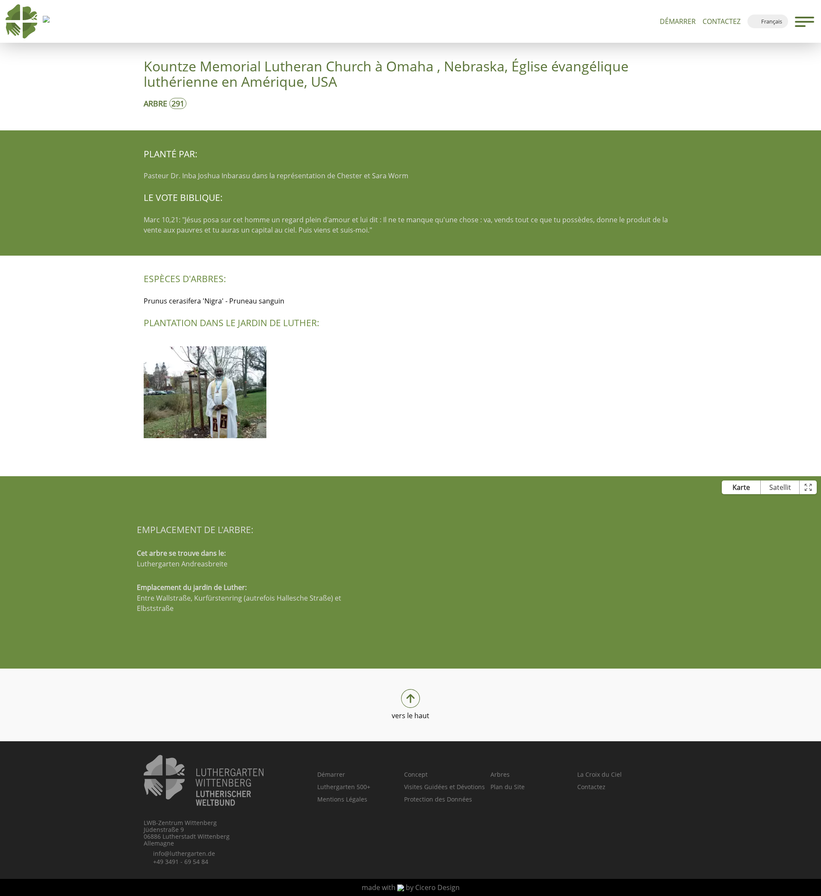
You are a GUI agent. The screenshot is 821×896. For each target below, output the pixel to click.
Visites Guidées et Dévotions (444, 787)
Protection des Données (438, 799)
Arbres (500, 774)
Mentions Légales (342, 799)
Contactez (722, 21)
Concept (416, 774)
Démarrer (678, 21)
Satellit (780, 487)
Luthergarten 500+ (343, 787)
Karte (741, 487)
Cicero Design (437, 887)
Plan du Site (507, 787)
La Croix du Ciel (599, 774)
